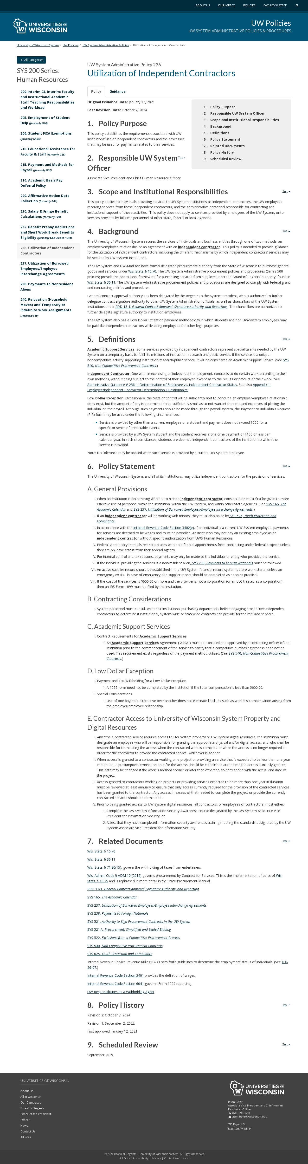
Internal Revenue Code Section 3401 (115, 975)
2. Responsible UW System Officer (234, 113)
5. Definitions (216, 132)
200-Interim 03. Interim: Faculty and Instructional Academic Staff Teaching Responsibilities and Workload (47, 99)
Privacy (156, 1158)
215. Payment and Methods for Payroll (47, 167)
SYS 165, (112, 897)
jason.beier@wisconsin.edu (249, 1116)
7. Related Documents (224, 145)
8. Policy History (219, 152)
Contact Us (27, 1131)
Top (180, 157)
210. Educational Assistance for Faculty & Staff (47, 151)
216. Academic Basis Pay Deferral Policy (41, 183)
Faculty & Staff (275, 5)
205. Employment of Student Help (45, 120)
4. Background (217, 126)
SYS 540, (125, 945)
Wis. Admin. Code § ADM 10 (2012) (114, 875)
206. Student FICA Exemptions (46, 136)
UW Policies (271, 23)
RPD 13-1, (143, 889)
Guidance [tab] (117, 91)
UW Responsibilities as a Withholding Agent (120, 991)
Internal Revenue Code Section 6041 (115, 983)
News (24, 1126)
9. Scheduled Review (222, 158)
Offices (25, 1120)
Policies (249, 5)
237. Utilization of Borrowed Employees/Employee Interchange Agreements (44, 268)
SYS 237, (193, 509)
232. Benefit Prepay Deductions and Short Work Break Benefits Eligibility (47, 232)
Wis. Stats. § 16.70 (142, 271)
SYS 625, (119, 953)
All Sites (25, 1137)
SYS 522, (133, 937)
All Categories (33, 60)
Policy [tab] (96, 91)
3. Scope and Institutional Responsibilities (241, 119)
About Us (203, 5)
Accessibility (140, 1158)
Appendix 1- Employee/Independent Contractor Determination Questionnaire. (179, 387)
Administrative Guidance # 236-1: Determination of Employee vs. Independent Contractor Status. (162, 384)
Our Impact (226, 5)
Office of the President (35, 1114)
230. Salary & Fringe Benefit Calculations (44, 214)
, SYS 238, (221, 563)
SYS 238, (117, 913)
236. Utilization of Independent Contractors (47, 250)
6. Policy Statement (222, 139)
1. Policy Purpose (220, 106)
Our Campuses (30, 1102)
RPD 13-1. (172, 306)
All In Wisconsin (30, 1097)
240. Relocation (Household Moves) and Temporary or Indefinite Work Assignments (45, 307)
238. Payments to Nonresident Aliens (46, 287)
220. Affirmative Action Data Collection (45, 198)
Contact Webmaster (177, 1158)
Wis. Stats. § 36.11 (101, 282)
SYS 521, (138, 921)
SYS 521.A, (129, 929)
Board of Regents (32, 1108)
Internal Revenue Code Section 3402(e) (163, 527)
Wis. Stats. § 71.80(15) (104, 867)
